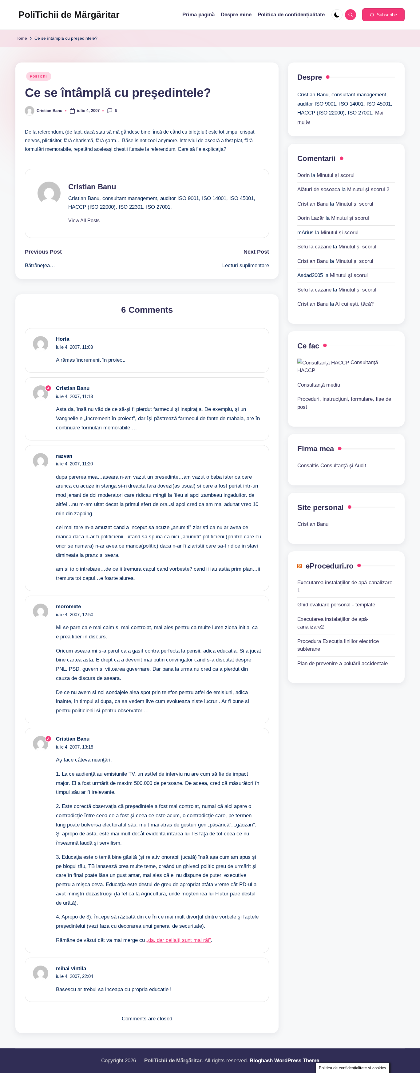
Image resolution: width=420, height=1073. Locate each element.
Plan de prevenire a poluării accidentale (342, 663)
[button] (383, 14)
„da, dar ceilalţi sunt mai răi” (178, 940)
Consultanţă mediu (318, 385)
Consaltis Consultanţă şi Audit (331, 465)
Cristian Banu (92, 187)
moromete (68, 606)
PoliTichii (39, 76)
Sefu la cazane (314, 246)
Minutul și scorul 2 (368, 189)
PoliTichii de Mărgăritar (69, 15)
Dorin (303, 175)
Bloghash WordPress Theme (284, 1060)
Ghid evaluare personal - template (336, 604)
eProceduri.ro (330, 565)
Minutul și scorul (336, 175)
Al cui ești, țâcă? (354, 304)
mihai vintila (71, 968)
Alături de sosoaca (318, 189)
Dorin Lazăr (310, 218)
